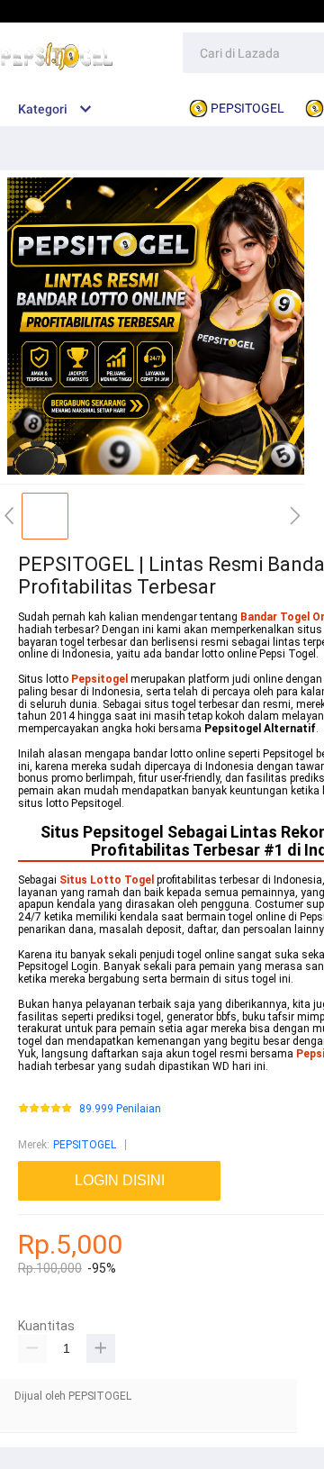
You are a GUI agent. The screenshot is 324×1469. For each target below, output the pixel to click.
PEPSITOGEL (84, 1144)
